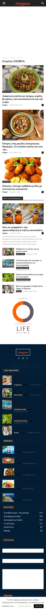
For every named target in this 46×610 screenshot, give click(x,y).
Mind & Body (20, 254)
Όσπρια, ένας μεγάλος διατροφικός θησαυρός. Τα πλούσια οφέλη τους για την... (22, 146)
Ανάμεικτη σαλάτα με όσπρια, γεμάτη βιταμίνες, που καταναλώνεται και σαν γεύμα (22, 98)
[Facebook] (18, 358)
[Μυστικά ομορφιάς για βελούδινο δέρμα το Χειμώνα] (8, 289)
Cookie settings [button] (24, 606)
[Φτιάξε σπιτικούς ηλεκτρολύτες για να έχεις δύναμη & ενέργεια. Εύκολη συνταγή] (8, 484)
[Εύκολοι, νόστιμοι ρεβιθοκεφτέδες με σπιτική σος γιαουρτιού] (23, 170)
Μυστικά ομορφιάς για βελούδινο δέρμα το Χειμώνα (27, 428)
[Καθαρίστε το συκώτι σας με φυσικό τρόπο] (8, 252)
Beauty (19, 291)
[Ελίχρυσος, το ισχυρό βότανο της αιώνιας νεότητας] (8, 497)
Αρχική (4, 58)
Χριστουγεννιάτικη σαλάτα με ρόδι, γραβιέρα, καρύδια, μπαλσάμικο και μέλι (29, 470)
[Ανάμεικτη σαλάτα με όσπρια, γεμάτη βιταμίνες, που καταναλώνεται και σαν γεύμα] (23, 79)
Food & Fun (6, 92)
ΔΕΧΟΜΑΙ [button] (38, 606)
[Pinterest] (27, 358)
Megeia (18, 488)
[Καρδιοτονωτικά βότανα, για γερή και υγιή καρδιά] (8, 277)
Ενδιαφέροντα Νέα (22, 268)
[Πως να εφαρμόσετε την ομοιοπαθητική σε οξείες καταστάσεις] (23, 213)
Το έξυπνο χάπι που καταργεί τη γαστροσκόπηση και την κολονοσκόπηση (28, 262)
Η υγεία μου (6, 223)
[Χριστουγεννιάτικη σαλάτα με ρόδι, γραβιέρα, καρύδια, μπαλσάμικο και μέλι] (8, 472)
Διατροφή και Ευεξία (9, 139)
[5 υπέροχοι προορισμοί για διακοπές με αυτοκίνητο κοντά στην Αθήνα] (8, 450)
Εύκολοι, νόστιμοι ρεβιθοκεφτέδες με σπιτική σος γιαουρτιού (22, 187)
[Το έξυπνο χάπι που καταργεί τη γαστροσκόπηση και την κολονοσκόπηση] (8, 263)
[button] (4, 3)
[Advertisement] (23, 32)
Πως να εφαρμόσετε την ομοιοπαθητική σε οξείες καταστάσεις (22, 228)
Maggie (5, 105)
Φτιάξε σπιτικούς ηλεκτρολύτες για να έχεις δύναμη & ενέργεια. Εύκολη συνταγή (28, 483)
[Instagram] (22, 358)
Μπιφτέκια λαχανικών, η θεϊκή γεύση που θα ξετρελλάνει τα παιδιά (29, 459)
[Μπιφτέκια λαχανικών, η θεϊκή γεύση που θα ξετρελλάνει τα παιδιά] (8, 460)
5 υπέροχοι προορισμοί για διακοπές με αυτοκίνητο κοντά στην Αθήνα (29, 448)
